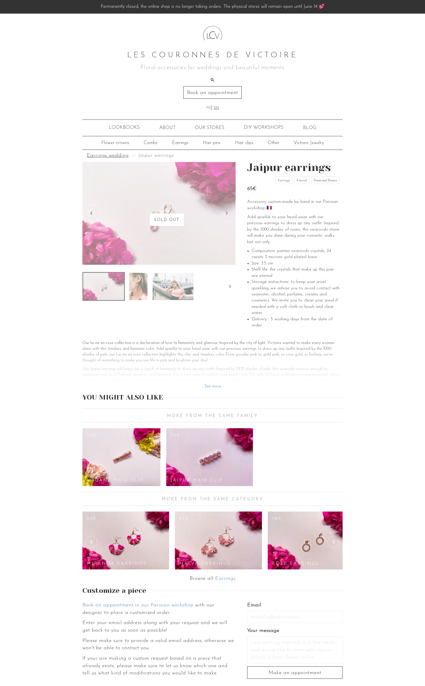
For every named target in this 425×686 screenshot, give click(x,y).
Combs (151, 143)
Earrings (180, 143)
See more (212, 386)
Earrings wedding (108, 155)
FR (208, 108)
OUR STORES (209, 128)
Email (254, 605)
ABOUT (167, 128)
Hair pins (211, 143)
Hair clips (244, 143)
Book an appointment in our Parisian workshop (137, 605)
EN (216, 108)
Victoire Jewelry (309, 143)
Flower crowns (115, 143)
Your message (263, 630)
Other (273, 143)
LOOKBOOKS (124, 127)
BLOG (309, 128)
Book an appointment (212, 92)
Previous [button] (91, 542)
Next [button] (334, 542)
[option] (121, 457)
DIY (263, 127)
